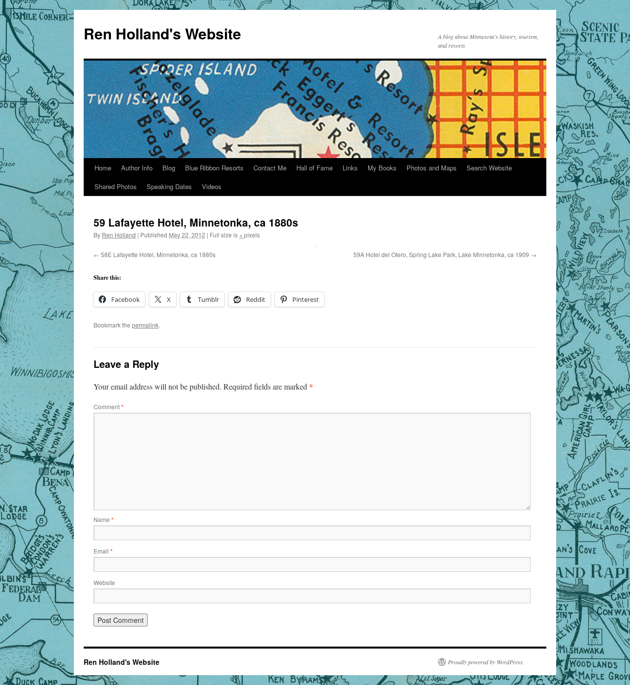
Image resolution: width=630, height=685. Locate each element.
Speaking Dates (169, 186)
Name (104, 519)
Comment (109, 406)
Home (102, 167)
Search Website (489, 167)
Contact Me (269, 167)
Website (104, 582)
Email (103, 551)
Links (350, 167)
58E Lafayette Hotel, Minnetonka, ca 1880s (158, 254)
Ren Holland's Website (162, 33)
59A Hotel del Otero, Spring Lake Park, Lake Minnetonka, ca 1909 (441, 254)
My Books (382, 167)
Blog (168, 167)
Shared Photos (115, 186)
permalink (145, 325)
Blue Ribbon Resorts (214, 167)
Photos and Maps (432, 167)
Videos (211, 186)
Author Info (137, 167)
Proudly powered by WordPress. (486, 662)
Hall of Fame (314, 167)
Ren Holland (119, 234)
